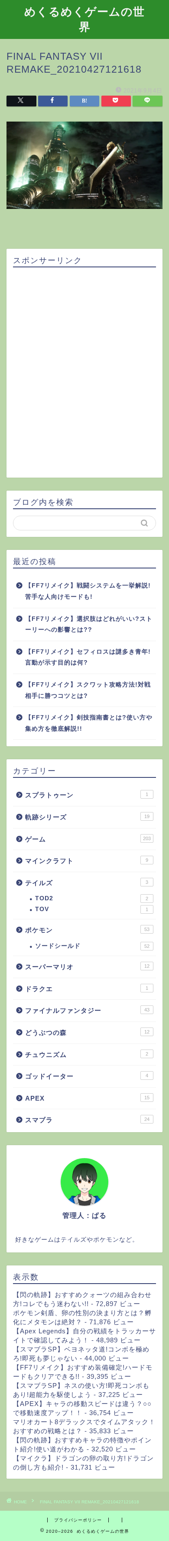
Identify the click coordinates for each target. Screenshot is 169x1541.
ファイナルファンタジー (87, 1010)
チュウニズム (86, 1054)
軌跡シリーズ (87, 817)
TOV (91, 909)
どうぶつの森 (87, 1032)
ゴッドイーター (86, 1076)
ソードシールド (92, 946)
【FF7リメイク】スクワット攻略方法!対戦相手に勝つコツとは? (88, 690)
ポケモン (87, 930)
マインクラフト (86, 860)
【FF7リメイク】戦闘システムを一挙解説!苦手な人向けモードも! (88, 591)
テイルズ (86, 882)
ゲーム (88, 839)
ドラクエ (86, 988)
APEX (87, 1098)
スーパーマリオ (87, 966)
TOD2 (91, 898)
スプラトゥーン (86, 795)
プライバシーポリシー (78, 1520)
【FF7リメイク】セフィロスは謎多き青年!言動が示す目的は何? (88, 657)
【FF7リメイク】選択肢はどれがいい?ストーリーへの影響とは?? (89, 624)
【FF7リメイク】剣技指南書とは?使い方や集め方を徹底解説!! (89, 723)
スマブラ (87, 1120)
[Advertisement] (84, 373)
